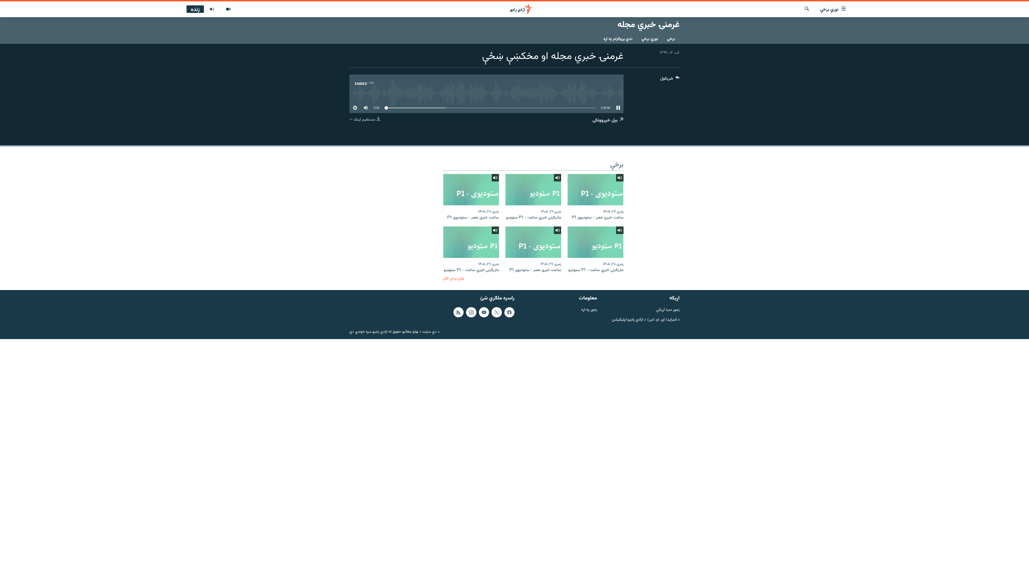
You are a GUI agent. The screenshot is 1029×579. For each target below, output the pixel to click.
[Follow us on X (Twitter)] (496, 312)
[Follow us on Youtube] (484, 312)
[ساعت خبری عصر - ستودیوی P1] (595, 189)
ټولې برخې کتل (453, 278)
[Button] (670, 80)
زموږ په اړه (589, 310)
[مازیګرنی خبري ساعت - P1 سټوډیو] (533, 189)
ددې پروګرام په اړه (617, 39)
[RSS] (458, 312)
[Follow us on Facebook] (509, 312)
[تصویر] (228, 9)
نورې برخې (650, 39)
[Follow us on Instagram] (471, 312)
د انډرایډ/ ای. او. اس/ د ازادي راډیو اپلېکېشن (646, 319)
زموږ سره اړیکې (668, 310)
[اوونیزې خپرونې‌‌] (212, 9)
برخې (671, 39)
